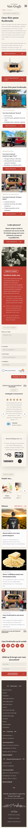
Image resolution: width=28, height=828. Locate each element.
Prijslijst (5, 693)
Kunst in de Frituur (7, 704)
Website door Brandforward (14, 821)
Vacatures (5, 719)
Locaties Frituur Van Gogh (9, 713)
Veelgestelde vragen (8, 716)
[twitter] (17, 646)
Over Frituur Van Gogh (8, 710)
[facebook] (3, 646)
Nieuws (5, 721)
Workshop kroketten (8, 698)
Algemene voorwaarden (14, 818)
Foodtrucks (6, 696)
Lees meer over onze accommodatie (14, 798)
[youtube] (13, 646)
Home (4, 10)
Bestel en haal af (7, 690)
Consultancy (6, 727)
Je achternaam (5, 354)
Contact (5, 707)
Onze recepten (7, 724)
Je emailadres (5, 361)
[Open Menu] (25, 6)
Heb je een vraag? (6, 332)
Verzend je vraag (19, 377)
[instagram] (8, 646)
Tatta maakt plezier (8, 701)
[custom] (22, 646)
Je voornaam (5, 346)
